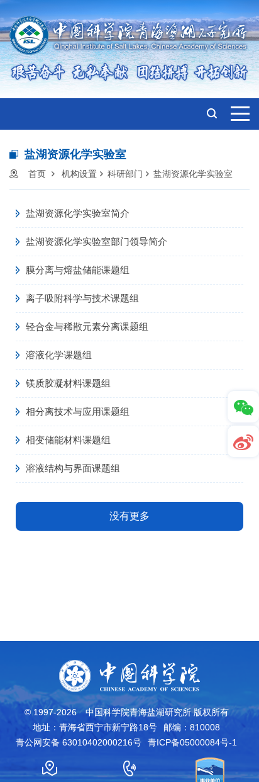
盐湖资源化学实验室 (193, 174)
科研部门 (125, 174)
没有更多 (129, 516)
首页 (37, 174)
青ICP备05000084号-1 (192, 742)
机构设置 (79, 174)
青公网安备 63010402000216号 (78, 742)
